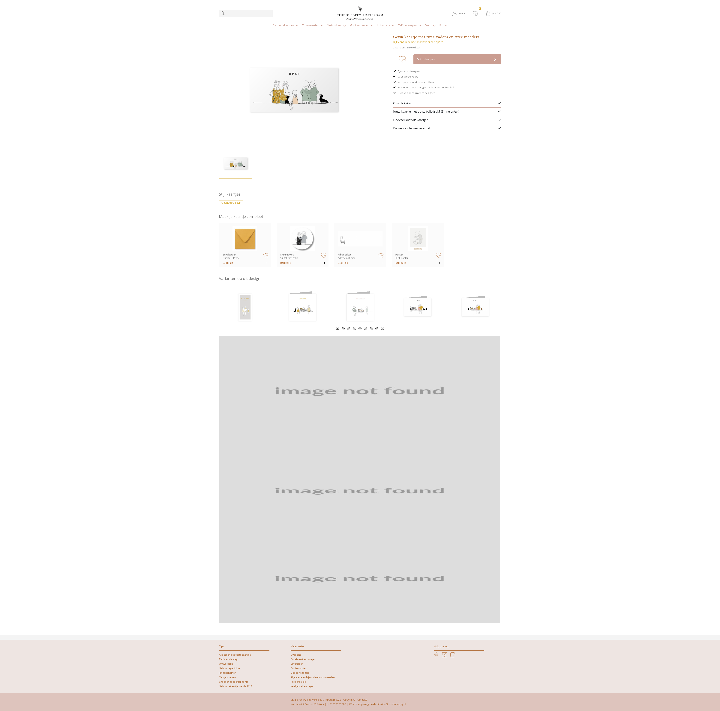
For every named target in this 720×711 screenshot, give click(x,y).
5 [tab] (360, 329)
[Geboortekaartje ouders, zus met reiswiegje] (418, 307)
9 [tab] (382, 329)
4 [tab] (354, 329)
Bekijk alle (228, 262)
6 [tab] (366, 329)
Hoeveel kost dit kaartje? (410, 120)
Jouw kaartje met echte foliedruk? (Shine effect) (426, 111)
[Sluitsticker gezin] (302, 238)
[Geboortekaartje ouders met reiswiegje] (475, 307)
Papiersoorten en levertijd (411, 128)
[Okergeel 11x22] (245, 238)
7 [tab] (371, 329)
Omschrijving (402, 103)
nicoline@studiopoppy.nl (391, 704)
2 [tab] (343, 329)
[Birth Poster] (417, 238)
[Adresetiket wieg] (360, 238)
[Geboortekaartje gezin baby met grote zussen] (302, 307)
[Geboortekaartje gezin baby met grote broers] (360, 307)
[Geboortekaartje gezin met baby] (245, 307)
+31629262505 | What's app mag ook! (351, 704)
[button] (460, 13)
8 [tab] (377, 329)
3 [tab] (349, 329)
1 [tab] (337, 329)
